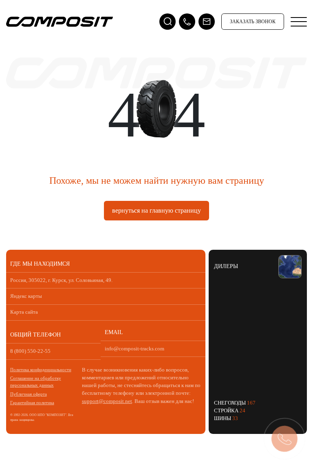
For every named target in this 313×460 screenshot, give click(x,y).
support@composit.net (107, 401)
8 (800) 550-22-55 (30, 351)
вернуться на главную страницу (156, 210)
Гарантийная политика (32, 402)
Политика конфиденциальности (40, 369)
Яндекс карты (26, 296)
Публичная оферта (28, 394)
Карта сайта (24, 312)
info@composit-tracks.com (134, 349)
